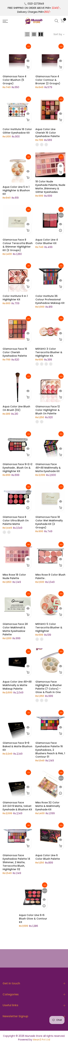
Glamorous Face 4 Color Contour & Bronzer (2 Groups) (47, 80)
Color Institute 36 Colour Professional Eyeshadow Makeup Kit (50, 299)
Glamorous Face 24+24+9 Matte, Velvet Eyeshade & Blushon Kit (17, 806)
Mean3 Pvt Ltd (41, 1039)
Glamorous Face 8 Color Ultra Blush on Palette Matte (16, 520)
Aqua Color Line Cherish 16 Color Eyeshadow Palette (47, 132)
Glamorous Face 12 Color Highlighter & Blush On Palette (47, 410)
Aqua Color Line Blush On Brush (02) (16, 408)
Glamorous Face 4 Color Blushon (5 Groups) (14, 80)
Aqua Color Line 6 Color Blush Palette (47, 857)
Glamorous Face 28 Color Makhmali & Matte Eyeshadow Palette (15, 629)
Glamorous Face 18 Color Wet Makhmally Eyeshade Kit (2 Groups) (49, 522)
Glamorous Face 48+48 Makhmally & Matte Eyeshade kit (48, 467)
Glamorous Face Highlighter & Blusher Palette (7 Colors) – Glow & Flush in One (48, 687)
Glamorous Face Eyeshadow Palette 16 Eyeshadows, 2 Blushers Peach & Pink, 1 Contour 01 (50, 750)
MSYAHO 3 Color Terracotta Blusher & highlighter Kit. (48, 352)
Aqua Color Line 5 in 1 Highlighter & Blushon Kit (16, 190)
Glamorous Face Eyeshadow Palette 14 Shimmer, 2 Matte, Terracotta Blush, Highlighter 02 (16, 862)
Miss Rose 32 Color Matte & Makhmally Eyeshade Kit (47, 806)
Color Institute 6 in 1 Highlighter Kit (15, 297)
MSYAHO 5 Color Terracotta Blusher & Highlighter (48, 627)
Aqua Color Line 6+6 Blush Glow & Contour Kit (33, 918)
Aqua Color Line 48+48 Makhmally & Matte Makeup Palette (17, 685)
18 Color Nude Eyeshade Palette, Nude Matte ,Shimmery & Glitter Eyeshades (50, 187)
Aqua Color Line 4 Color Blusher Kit (46, 241)
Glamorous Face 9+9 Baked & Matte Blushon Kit (17, 746)
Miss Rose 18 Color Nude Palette (14, 576)
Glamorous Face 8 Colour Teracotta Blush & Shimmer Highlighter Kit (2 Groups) (18, 245)
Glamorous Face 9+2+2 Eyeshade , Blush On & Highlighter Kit (17, 467)
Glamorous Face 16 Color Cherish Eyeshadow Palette (15, 352)
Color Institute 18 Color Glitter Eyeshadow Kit (17, 130)
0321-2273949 (36, 3)
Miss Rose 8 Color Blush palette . (50, 576)
